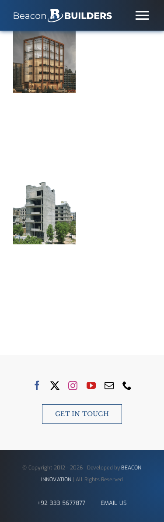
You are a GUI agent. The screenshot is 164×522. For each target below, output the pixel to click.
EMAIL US (114, 503)
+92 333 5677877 (61, 503)
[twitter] (54, 385)
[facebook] (37, 385)
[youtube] (91, 385)
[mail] (109, 385)
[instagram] (72, 385)
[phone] (127, 385)
